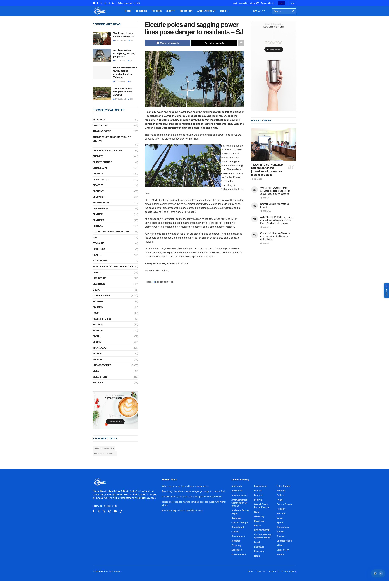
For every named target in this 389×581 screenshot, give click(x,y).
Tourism (98, 359)
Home (128, 10)
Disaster (98, 185)
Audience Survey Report (107, 150)
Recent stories (102, 318)
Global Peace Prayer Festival (111, 231)
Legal (96, 272)
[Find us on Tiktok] (121, 511)
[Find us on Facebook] (97, 3)
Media (96, 289)
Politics (157, 10)
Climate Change (102, 162)
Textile (97, 353)
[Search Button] (293, 11)
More (223, 10)
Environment (100, 208)
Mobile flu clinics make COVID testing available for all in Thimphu (125, 72)
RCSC (96, 312)
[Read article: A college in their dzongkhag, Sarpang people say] (102, 55)
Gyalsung (98, 243)
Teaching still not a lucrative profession (123, 35)
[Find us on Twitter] (101, 3)
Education (186, 10)
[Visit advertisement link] (115, 410)
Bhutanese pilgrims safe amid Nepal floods (182, 510)
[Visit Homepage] (99, 11)
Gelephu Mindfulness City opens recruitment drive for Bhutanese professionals (275, 236)
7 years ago (120, 60)
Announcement (206, 10)
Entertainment (102, 202)
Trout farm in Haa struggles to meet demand (122, 91)
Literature (99, 278)
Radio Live (259, 11)
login (154, 281)
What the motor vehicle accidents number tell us (185, 486)
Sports (170, 10)
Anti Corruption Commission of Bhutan (112, 138)
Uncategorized (102, 365)
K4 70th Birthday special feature (113, 266)
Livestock (99, 283)
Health (97, 254)
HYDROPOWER (100, 260)
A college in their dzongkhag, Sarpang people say (124, 53)
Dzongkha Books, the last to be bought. (274, 205)
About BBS (254, 3)
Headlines (99, 249)
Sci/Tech (98, 330)
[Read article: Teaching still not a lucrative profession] (102, 38)
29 (131, 40)
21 (130, 81)
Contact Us (243, 3)
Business (141, 10)
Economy (98, 191)
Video (96, 370)
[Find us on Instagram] (105, 3)
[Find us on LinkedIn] (113, 3)
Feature (98, 214)
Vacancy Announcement (104, 453)
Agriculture (100, 125)
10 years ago (121, 40)
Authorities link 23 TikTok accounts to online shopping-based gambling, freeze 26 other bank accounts (277, 219)
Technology (100, 347)
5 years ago (120, 99)
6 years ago (120, 81)
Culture (98, 173)
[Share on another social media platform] (241, 43)
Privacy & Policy (267, 3)
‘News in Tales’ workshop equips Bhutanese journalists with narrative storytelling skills (267, 169)
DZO (293, 3)
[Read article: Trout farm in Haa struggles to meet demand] (102, 93)
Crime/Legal (100, 167)
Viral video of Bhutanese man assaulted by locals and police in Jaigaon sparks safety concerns (275, 190)
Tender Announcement (104, 448)
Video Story (100, 376)
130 (131, 99)
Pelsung (98, 301)
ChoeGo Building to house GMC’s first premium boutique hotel (192, 496)
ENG (282, 3)
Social (97, 336)
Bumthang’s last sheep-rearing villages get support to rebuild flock (193, 491)
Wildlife (98, 382)
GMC (235, 3)
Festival (98, 225)
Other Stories (101, 295)
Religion (98, 324)
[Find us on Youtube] (94, 3)
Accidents (99, 119)
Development (101, 179)
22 (130, 60)
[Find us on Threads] (109, 3)
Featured (98, 220)
